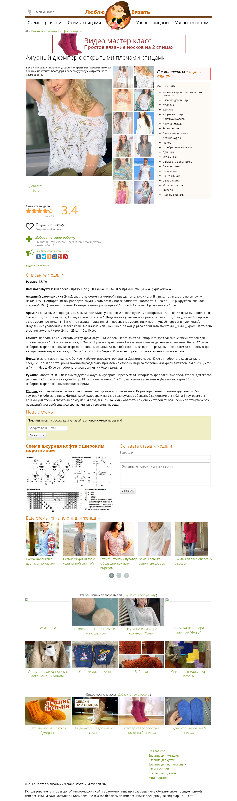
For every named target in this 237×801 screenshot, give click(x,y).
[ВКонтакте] (38, 256)
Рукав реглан (171, 128)
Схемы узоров (158, 769)
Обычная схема (40, 211)
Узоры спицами (152, 23)
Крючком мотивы (174, 119)
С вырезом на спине (176, 133)
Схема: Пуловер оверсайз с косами (193, 561)
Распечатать (38, 266)
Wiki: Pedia (48, 628)
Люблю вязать (26, 30)
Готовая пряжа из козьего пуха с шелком (94, 631)
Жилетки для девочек (94, 671)
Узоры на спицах (174, 114)
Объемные (170, 157)
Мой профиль (158, 778)
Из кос (167, 142)
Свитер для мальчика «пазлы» (188, 673)
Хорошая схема (45, 211)
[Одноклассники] (49, 256)
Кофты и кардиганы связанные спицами (183, 93)
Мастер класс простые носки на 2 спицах (141, 730)
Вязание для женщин (176, 100)
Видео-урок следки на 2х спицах (94, 730)
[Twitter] (44, 256)
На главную (156, 751)
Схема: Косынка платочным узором (152, 561)
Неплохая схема (34, 211)
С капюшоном (172, 166)
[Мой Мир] (54, 256)
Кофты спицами (71, 31)
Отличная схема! (51, 211)
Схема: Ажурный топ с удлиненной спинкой (79, 561)
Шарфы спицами (173, 195)
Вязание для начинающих (167, 764)
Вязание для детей (161, 760)
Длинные (169, 152)
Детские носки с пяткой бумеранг (47, 730)
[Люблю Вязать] (118, 16)
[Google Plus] (60, 256)
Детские (168, 109)
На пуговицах (171, 175)
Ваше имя (126, 453)
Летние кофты (172, 138)
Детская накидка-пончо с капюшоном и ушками (48, 673)
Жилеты (168, 190)
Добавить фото (36, 188)
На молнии (170, 171)
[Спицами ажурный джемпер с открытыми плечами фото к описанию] (69, 127)
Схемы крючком (44, 23)
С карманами (171, 180)
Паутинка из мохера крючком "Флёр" (141, 631)
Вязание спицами (44, 31)
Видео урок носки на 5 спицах (188, 730)
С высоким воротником (177, 161)
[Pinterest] (65, 256)
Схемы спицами (84, 23)
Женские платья (173, 185)
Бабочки (141, 671)
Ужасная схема (28, 211)
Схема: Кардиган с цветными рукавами (40, 561)
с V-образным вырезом (177, 147)
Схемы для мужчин (162, 773)
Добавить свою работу (56, 237)
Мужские (168, 104)
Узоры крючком (191, 23)
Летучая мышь (172, 123)
